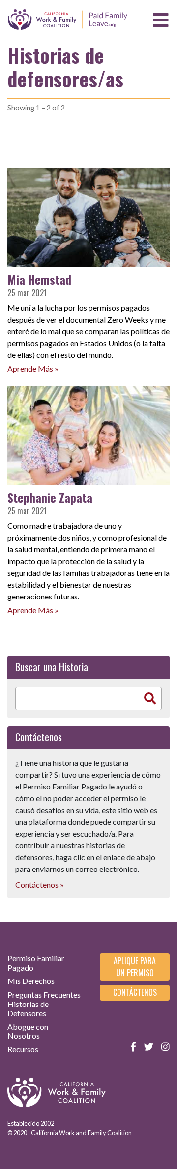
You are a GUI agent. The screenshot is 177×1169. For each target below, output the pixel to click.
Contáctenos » (39, 884)
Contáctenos (135, 992)
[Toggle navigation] (160, 19)
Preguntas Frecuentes (44, 994)
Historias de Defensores (28, 1008)
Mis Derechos (31, 980)
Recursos (22, 1049)
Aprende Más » (33, 368)
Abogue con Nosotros (27, 1031)
